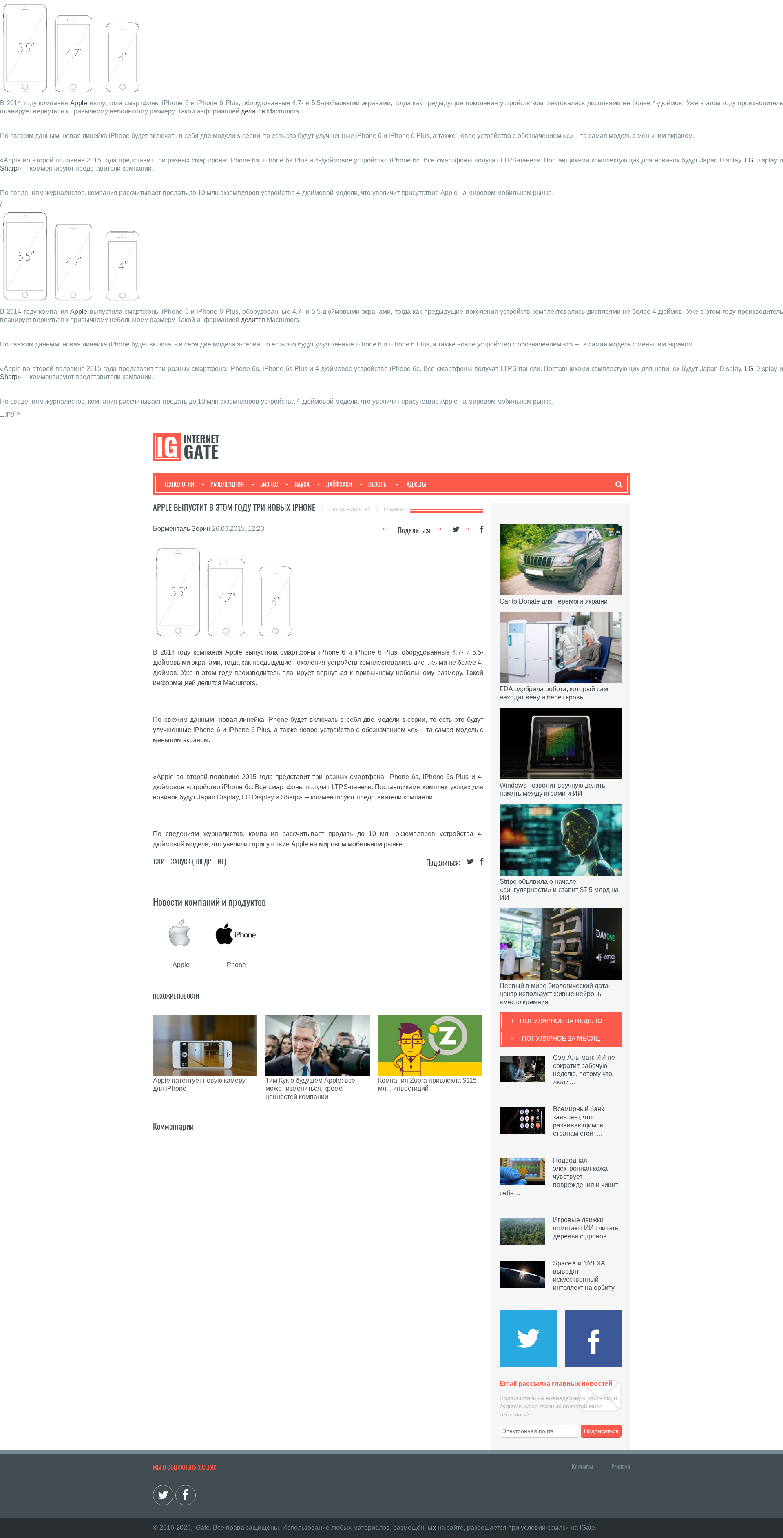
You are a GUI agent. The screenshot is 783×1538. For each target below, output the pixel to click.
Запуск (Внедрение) (198, 861)
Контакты (582, 1467)
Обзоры (378, 484)
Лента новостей (350, 509)
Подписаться (601, 1431)
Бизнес (269, 484)
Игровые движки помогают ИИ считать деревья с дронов (585, 1228)
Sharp (9, 168)
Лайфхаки (339, 484)
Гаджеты (415, 484)
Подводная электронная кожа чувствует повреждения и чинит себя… (559, 1176)
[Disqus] (318, 1235)
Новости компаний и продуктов (209, 901)
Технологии (179, 484)
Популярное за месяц (561, 1038)
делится (253, 111)
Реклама (620, 1467)
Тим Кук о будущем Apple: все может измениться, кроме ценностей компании (310, 1088)
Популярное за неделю (561, 1020)
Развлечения (227, 484)
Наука (302, 484)
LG (749, 160)
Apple (78, 103)
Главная (395, 509)
